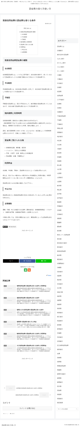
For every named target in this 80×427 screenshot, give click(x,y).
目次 (25, 28)
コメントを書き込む (27, 408)
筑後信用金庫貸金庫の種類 (27, 32)
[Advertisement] (27, 243)
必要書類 (24, 52)
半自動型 (24, 37)
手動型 (24, 39)
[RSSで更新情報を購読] (29, 270)
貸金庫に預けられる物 (26, 44)
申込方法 (24, 49)
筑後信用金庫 (13, 226)
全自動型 (24, 34)
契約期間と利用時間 (26, 42)
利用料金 (22, 47)
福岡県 (5, 226)
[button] (76, 409)
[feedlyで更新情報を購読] (25, 270)
